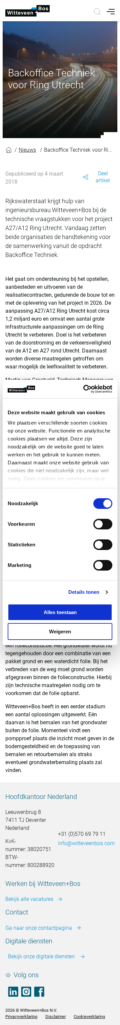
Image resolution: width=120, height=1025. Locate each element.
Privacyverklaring (21, 1016)
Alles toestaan (60, 612)
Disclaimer (55, 1016)
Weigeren (60, 631)
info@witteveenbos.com (86, 843)
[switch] (102, 524)
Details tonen (83, 592)
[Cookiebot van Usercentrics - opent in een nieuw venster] (84, 389)
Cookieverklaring (89, 1016)
